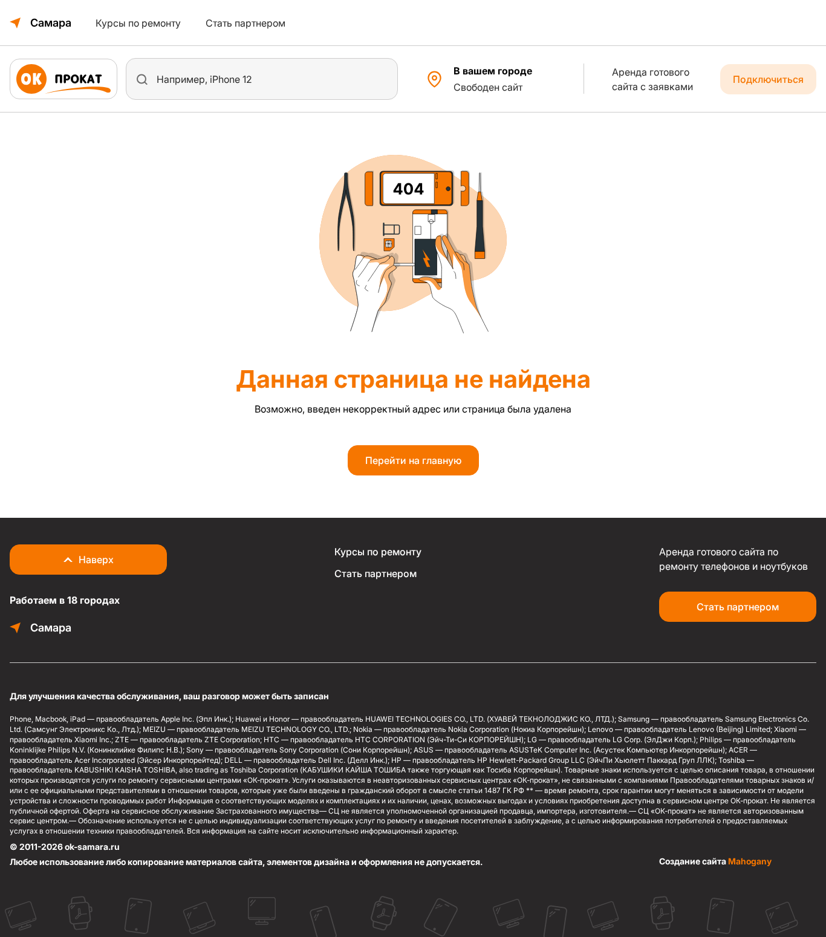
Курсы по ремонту (138, 23)
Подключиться (768, 79)
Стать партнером (245, 23)
